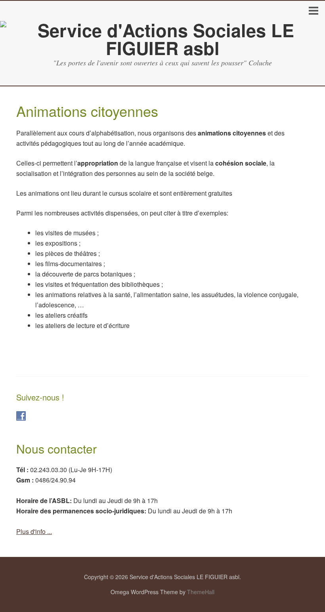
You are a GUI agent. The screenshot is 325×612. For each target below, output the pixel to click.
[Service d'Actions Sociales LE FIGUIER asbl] (162, 48)
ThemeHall (200, 592)
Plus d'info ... (34, 531)
